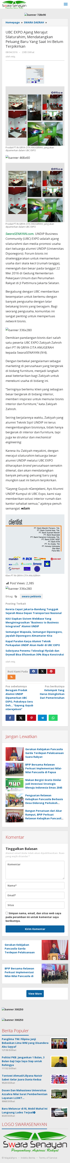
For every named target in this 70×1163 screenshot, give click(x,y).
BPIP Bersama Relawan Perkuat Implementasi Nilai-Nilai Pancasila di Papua (43, 768)
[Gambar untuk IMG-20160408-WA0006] (35, 74)
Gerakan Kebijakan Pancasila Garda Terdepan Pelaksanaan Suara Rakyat (44, 752)
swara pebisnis (31, 596)
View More (35, 993)
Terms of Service (48, 1157)
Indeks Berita (28, 1157)
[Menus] (65, 4)
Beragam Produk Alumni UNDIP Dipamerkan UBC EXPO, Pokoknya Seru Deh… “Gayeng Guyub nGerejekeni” (19, 698)
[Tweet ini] (20, 718)
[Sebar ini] (10, 718)
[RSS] (11, 677)
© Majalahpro (9, 1157)
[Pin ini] (31, 718)
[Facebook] (34, 671)
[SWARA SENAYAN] (14, 4)
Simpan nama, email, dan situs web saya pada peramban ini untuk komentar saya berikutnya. (33, 917)
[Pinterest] (51, 671)
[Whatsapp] (53, 718)
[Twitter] (42, 671)
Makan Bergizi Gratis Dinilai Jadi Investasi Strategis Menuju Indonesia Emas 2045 (43, 783)
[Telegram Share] (42, 718)
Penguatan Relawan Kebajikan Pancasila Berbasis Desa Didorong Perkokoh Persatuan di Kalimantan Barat (44, 803)
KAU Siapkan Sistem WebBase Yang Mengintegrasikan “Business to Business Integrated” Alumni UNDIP (32, 622)
